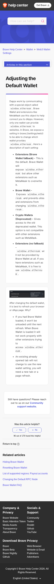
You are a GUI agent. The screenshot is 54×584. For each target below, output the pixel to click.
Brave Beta (9, 549)
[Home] (16, 5)
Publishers (32, 553)
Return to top (9, 444)
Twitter (30, 521)
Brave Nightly (10, 553)
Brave (6, 546)
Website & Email (36, 549)
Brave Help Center (12, 49)
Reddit (30, 525)
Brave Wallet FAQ (12, 485)
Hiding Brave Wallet (13, 462)
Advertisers (33, 557)
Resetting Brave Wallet (15, 467)
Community (33, 518)
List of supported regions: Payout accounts (25, 473)
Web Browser (34, 546)
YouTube (32, 532)
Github (30, 528)
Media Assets (10, 525)
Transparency (10, 528)
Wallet (29, 49)
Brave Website (10, 518)
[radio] (19, 430)
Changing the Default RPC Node (20, 479)
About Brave (9, 532)
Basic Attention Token (14, 521)
